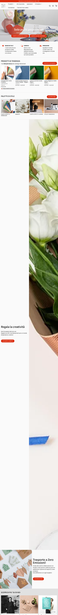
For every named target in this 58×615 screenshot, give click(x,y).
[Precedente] (26, 39)
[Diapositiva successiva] (55, 68)
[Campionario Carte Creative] (8, 73)
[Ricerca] (49, 6)
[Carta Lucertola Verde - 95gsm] (37, 73)
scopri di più (38, 579)
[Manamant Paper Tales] (3, 6)
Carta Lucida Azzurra (38, 36)
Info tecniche (20, 4)
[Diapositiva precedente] (51, 68)
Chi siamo (38, 4)
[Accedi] (52, 6)
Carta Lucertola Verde (20, 36)
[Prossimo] (31, 39)
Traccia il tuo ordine (22, 7)
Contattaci (11, 7)
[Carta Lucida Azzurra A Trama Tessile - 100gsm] (22, 73)
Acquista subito (8, 341)
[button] (8, 78)
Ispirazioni (30, 4)
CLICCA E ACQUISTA (49, 63)
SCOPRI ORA (51, 97)
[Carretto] (55, 6)
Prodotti (10, 4)
